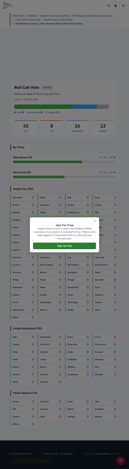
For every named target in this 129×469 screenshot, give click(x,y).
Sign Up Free (64, 245)
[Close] (95, 221)
